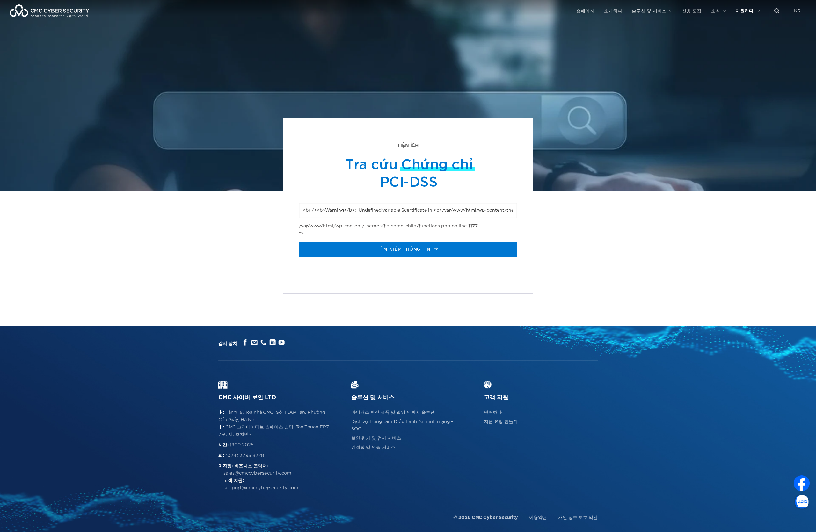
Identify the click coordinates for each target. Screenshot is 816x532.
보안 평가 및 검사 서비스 (376, 438)
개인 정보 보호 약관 (578, 517)
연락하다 (493, 412)
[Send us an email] (254, 343)
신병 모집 (691, 11)
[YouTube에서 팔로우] (282, 343)
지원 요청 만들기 (501, 421)
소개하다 (613, 11)
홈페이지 (585, 11)
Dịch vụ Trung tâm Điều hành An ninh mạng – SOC (402, 425)
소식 (715, 11)
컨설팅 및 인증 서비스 (373, 447)
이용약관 (538, 517)
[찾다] (776, 11)
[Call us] (263, 343)
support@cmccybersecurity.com (260, 487)
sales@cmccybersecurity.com (257, 473)
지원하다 (744, 11)
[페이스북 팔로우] (245, 343)
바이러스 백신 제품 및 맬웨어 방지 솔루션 (393, 412)
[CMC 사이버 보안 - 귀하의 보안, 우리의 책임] (49, 11)
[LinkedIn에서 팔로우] (272, 343)
